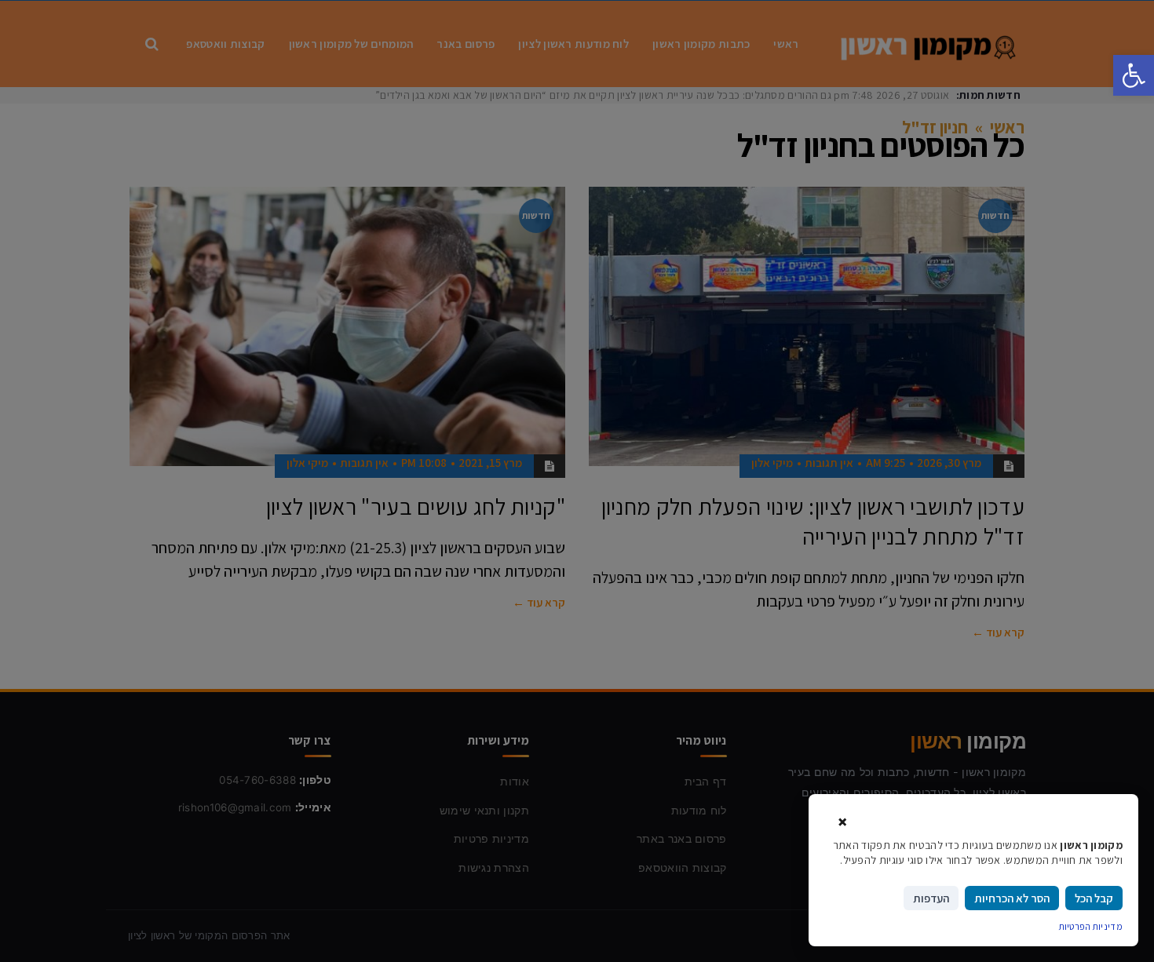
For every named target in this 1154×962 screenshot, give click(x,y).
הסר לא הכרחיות (1012, 898)
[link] (1133, 75)
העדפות (931, 898)
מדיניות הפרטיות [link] (1091, 926)
